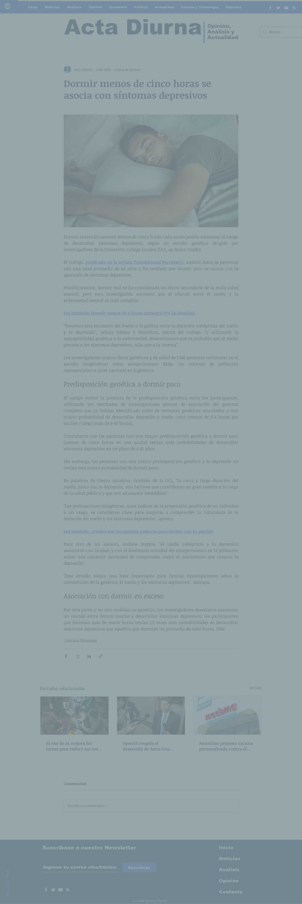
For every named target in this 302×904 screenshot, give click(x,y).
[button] (231, 405)
